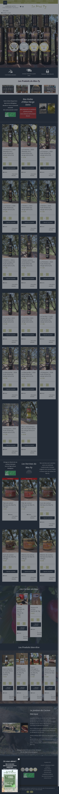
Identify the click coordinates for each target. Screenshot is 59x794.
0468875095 (10, 767)
